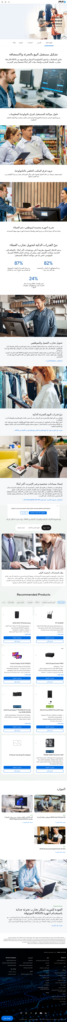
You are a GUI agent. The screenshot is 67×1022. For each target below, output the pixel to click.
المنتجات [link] (30, 43)
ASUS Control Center (28, 963)
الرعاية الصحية (46, 970)
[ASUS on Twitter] (36, 1013)
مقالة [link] (14, 43)
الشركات (47, 963)
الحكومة (47, 982)
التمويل (47, 980)
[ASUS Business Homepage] (62, 2)
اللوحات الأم (63, 985)
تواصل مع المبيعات (12, 974)
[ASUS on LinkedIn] (45, 1013)
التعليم (47, 965)
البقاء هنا (24, 513)
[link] (49, 641)
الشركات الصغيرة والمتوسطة (42, 960)
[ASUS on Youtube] (41, 1013)
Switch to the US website (37, 513)
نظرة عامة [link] (49, 43)
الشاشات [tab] (29, 602)
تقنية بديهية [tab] (46, 527)
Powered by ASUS (12, 965)
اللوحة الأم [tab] (11, 602)
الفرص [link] (39, 43)
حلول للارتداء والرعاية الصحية (59, 999)
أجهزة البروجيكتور (62, 980)
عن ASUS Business (61, 960)
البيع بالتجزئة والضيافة (44, 967)
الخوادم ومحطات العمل (60, 982)
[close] (57, 506)
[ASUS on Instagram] (26, 1013)
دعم (65, 966)
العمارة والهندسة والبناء (44, 975)
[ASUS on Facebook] (31, 1013)
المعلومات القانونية (33, 1019)
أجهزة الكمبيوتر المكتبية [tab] (48, 602)
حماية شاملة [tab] (21, 527)
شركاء (47, 992)
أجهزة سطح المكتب (61, 975)
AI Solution (46, 985)
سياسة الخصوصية (23, 1019)
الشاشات (64, 977)
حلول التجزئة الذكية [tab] (34, 527)
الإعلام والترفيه (46, 977)
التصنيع (47, 972)
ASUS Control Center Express (26, 965)
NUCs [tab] (37, 602)
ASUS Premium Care (11, 960)
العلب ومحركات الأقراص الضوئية (58, 996)
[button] (9, 2)
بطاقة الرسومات (62, 987)
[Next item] (37, 615)
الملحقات (64, 1003)
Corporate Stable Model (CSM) (9, 963)
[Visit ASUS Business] (61, 952)
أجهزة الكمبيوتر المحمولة (60, 972)
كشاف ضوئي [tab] (20, 602)
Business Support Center (27, 974)
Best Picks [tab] (61, 602)
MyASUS (31, 960)
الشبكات (64, 994)
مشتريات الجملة (12, 971)
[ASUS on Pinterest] (21, 1013)
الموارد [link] (21, 43)
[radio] (51, 702)
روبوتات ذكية (63, 1001)
